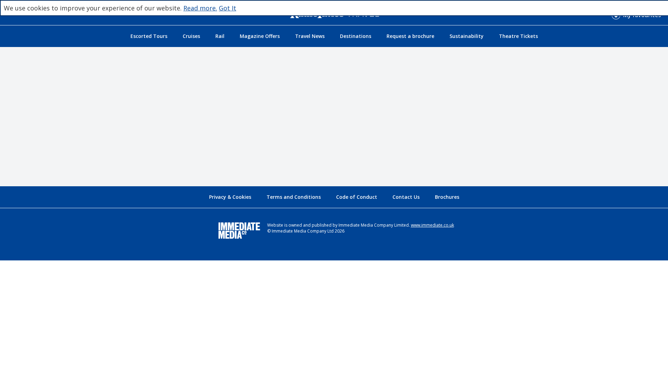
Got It (227, 8)
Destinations (355, 36)
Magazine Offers (260, 36)
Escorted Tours (148, 36)
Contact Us (406, 197)
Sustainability (467, 36)
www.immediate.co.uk (432, 225)
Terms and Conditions (294, 197)
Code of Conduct (356, 197)
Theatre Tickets (518, 36)
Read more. (200, 8)
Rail (219, 36)
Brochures (447, 197)
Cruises (191, 36)
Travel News (310, 36)
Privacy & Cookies (230, 197)
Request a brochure (410, 36)
